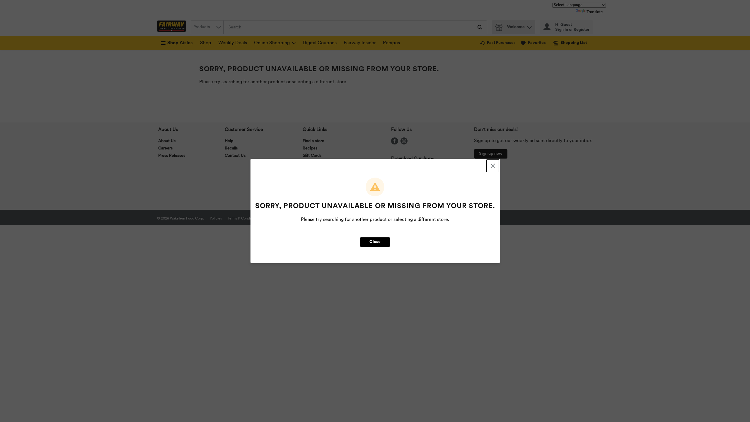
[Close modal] (493, 166)
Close (375, 242)
